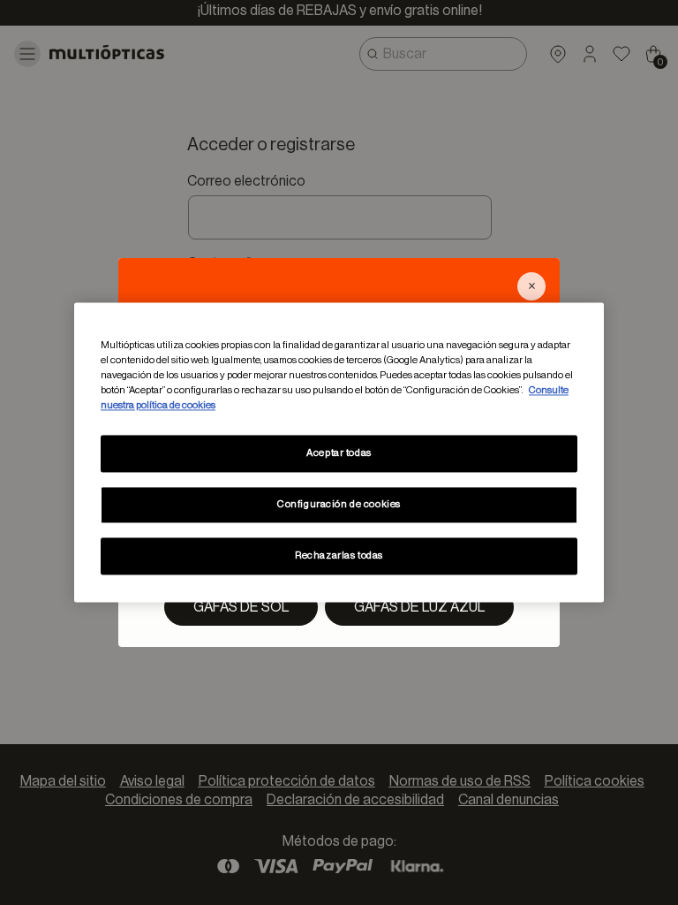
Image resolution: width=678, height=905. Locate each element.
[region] (339, 452)
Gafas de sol (241, 607)
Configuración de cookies (339, 505)
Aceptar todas (338, 454)
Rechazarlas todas (339, 556)
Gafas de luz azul (419, 607)
